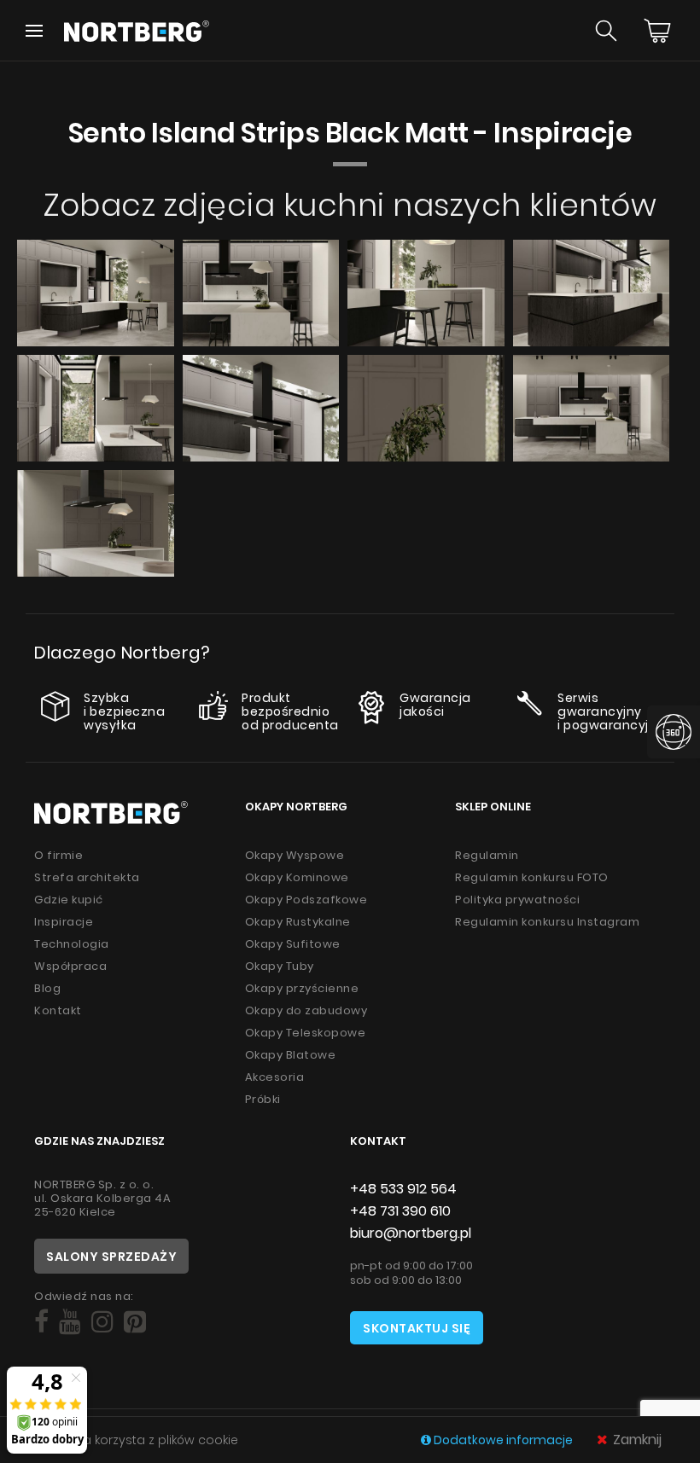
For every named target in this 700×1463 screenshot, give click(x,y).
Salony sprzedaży (111, 1256)
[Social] (41, 1321)
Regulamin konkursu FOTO (532, 877)
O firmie (58, 855)
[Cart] (657, 31)
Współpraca (70, 966)
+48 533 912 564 (403, 1189)
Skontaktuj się (416, 1328)
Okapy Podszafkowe (306, 899)
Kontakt (58, 1010)
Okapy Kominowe (297, 877)
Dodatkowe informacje (503, 1439)
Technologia (71, 944)
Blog (47, 988)
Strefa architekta (87, 877)
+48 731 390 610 (400, 1211)
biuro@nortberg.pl (410, 1233)
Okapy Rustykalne (298, 922)
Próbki (263, 1099)
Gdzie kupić (68, 899)
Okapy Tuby (279, 966)
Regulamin (487, 855)
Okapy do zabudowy (306, 1010)
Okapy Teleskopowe (305, 1033)
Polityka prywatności (517, 899)
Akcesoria (275, 1077)
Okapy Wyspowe (295, 855)
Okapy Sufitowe (293, 944)
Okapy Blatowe (290, 1055)
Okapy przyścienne (302, 988)
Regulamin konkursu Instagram (547, 922)
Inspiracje (63, 922)
